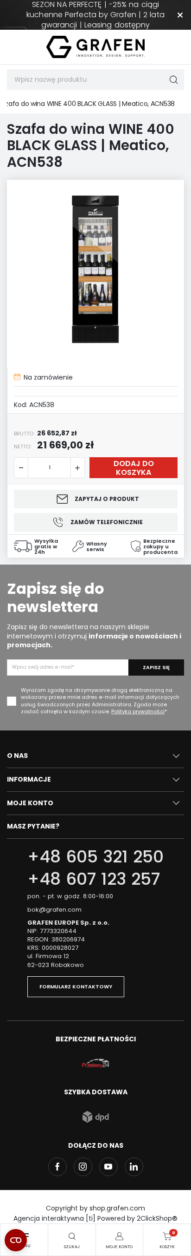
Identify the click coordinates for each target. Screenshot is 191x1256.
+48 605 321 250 (95, 856)
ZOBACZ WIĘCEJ (95, 4)
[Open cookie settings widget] (16, 1240)
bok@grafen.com (54, 909)
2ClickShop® (157, 1218)
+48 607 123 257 (93, 879)
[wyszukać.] (173, 79)
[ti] (91, 1218)
